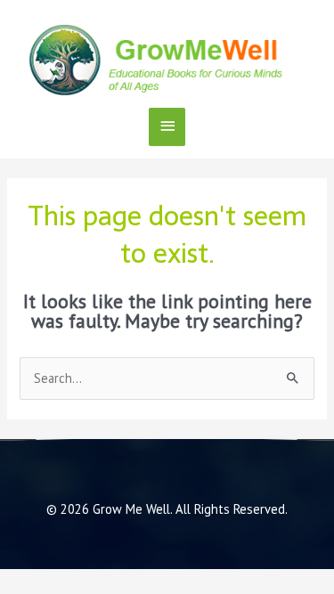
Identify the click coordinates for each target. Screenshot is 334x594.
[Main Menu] (166, 127)
